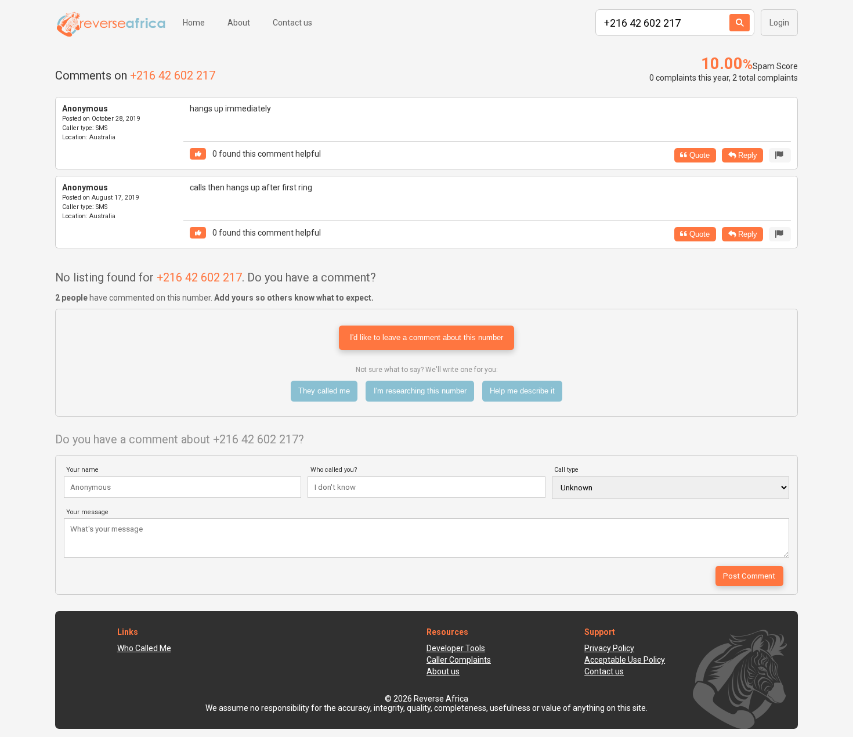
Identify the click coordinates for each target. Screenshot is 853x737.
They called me (324, 390)
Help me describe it (522, 390)
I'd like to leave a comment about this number (426, 337)
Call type (566, 470)
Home (194, 22)
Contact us (292, 22)
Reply (746, 155)
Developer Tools (455, 648)
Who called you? (333, 470)
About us (443, 671)
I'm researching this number (420, 390)
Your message (87, 512)
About (238, 22)
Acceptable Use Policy (624, 659)
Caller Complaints (458, 659)
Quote (698, 155)
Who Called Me (144, 648)
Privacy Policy (609, 648)
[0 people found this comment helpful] (198, 154)
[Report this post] (780, 155)
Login (779, 22)
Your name (82, 470)
